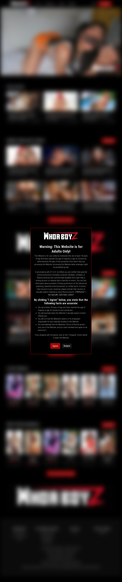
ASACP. (71, 295)
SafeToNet (63, 295)
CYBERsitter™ (80, 292)
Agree (55, 345)
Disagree (67, 346)
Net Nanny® (53, 295)
